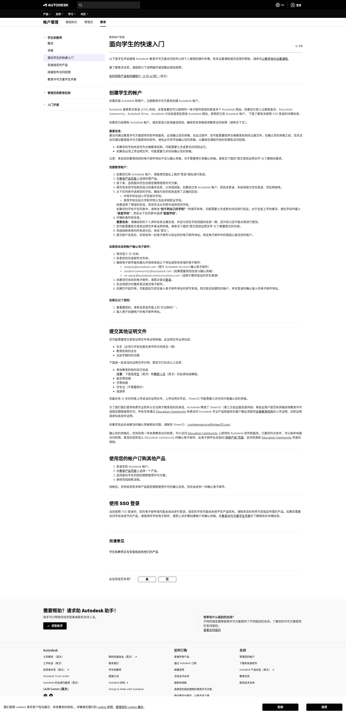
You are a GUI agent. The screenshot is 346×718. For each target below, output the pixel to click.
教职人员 (159, 374)
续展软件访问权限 (59, 72)
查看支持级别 (212, 630)
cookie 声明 (105, 707)
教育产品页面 (128, 179)
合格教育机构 (264, 412)
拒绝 (280, 707)
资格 (50, 50)
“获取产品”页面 (234, 438)
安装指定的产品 (58, 65)
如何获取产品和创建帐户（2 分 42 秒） (134, 76)
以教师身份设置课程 (275, 59)
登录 (168, 280)
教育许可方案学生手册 (62, 79)
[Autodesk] (55, 5)
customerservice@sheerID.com (208, 425)
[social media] (48, 695)
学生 (136, 374)
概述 (50, 43)
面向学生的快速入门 (61, 58)
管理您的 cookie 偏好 (129, 707)
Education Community (171, 412)
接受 (324, 707)
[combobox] (108, 5)
